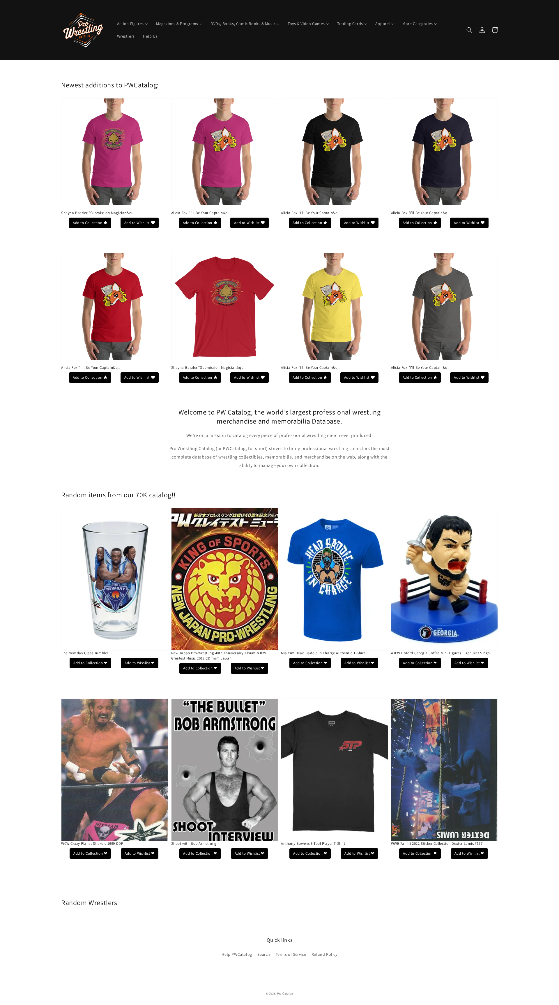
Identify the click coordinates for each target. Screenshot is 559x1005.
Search (263, 954)
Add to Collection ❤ (90, 662)
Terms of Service (291, 954)
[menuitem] (132, 23)
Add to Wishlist (137, 222)
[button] (469, 30)
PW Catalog (285, 993)
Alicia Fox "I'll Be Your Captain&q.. (200, 212)
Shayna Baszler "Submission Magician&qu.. (98, 212)
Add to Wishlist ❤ (139, 662)
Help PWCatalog (237, 954)
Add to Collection (87, 222)
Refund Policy (324, 954)
